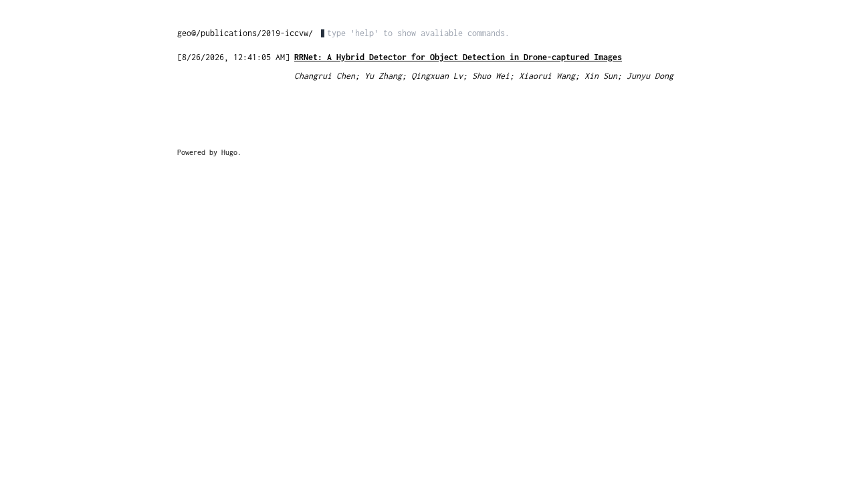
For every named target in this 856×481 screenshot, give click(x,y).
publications (229, 33)
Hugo (229, 152)
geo (184, 33)
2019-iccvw (284, 33)
